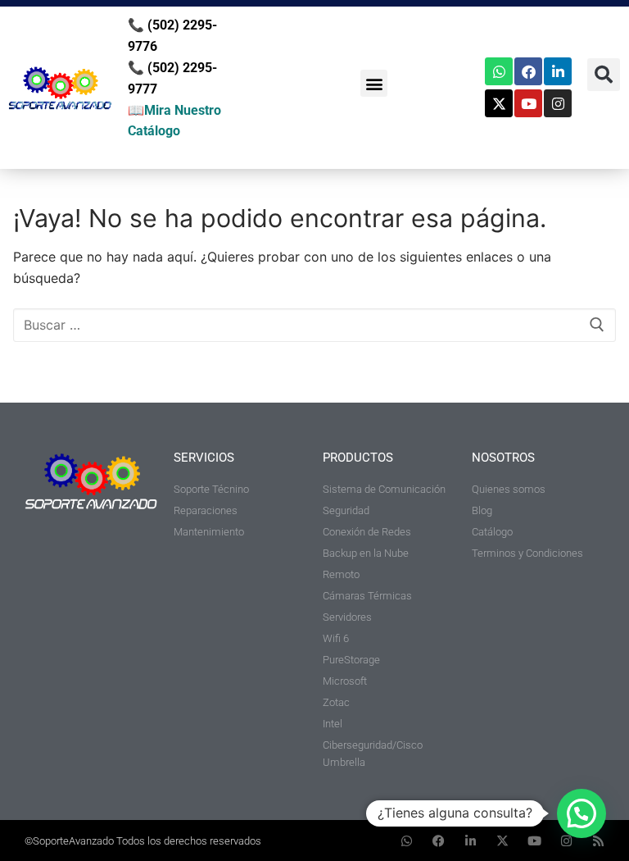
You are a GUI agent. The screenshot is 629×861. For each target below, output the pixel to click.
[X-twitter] (499, 103)
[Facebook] (528, 71)
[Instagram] (558, 103)
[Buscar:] (314, 325)
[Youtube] (528, 103)
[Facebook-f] (438, 841)
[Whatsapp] (499, 71)
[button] (373, 83)
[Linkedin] (558, 71)
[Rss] (598, 841)
